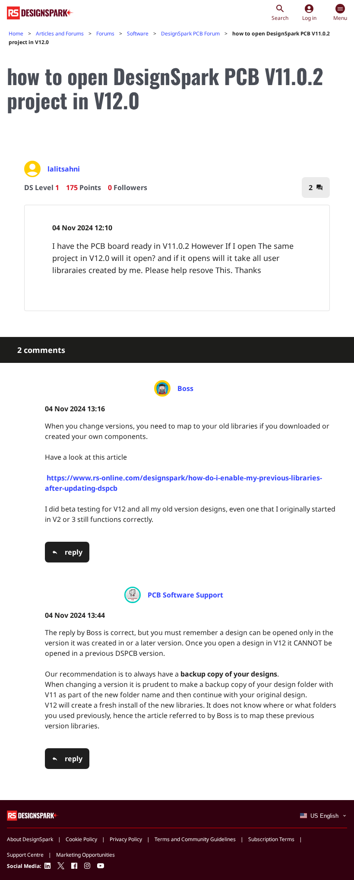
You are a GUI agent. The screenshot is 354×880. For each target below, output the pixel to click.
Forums (105, 33)
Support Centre (25, 854)
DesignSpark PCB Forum (190, 33)
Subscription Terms (271, 839)
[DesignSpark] (33, 815)
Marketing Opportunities (85, 854)
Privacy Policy (126, 839)
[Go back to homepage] (40, 12)
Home (16, 33)
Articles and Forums (60, 33)
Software (138, 33)
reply (73, 552)
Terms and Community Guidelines (195, 839)
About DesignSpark (30, 839)
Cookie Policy (81, 839)
